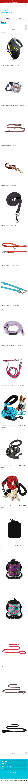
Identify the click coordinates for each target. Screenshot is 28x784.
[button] (25, 5)
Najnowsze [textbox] (4, 25)
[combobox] (14, 26)
